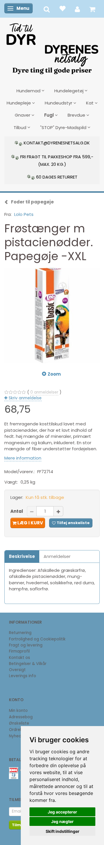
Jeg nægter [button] (62, 821)
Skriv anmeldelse (25, 398)
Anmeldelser (57, 556)
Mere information (22, 458)
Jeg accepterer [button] (62, 811)
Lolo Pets (24, 214)
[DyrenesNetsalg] (52, 46)
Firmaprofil (19, 651)
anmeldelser (44, 392)
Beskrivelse (22, 556)
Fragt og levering (25, 645)
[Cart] (92, 8)
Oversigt (17, 670)
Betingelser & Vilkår (28, 663)
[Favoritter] (62, 8)
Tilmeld (19, 825)
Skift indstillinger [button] (62, 831)
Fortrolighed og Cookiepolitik (37, 639)
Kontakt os (19, 657)
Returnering (20, 632)
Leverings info (22, 676)
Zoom (54, 374)
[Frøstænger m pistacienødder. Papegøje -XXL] (52, 315)
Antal (17, 511)
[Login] (77, 8)
